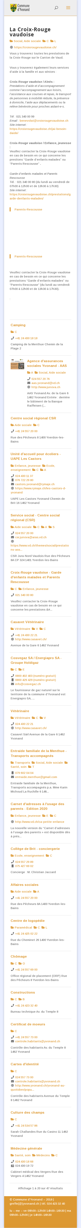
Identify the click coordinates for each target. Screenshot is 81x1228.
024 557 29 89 (24, 861)
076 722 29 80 (24, 480)
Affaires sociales (25, 885)
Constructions (23, 992)
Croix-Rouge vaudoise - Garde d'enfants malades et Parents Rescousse (36, 577)
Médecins (43, 1155)
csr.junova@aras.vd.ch (31, 537)
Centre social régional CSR (33, 418)
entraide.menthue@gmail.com (36, 777)
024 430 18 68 (24, 1161)
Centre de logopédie (28, 921)
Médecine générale (26, 1148)
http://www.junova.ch (45, 387)
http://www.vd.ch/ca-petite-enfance (39, 821)
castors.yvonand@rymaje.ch (35, 484)
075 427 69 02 (24, 866)
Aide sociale (23, 425)
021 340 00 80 (24, 595)
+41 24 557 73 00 (26, 1037)
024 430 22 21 (24, 724)
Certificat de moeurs (28, 1024)
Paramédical (23, 927)
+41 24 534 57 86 (26, 1125)
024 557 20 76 (40, 378)
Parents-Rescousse (28, 209)
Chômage (19, 956)
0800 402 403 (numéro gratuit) (35, 675)
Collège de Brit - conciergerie (35, 849)
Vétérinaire (22, 628)
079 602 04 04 (24, 772)
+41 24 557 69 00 (26, 969)
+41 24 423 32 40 (26, 1005)
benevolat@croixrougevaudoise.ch (44, 120)
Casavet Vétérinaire (27, 622)
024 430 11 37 (24, 476)
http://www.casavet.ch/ (31, 639)
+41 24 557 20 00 (26, 431)
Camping (18, 325)
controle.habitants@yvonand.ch (37, 1041)
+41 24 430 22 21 (26, 635)
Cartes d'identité (25, 1064)
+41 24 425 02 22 (26, 933)
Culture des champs (27, 1112)
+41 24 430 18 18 (26, 338)
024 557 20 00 (24, 533)
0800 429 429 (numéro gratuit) (35, 680)
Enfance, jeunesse (27, 465)
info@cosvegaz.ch (28, 684)
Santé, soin (22, 1155)
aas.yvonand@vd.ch (45, 383)
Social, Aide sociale (27, 41)
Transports (22, 762)
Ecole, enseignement (29, 855)
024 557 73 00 (24, 1077)
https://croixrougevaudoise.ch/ (35, 47)
